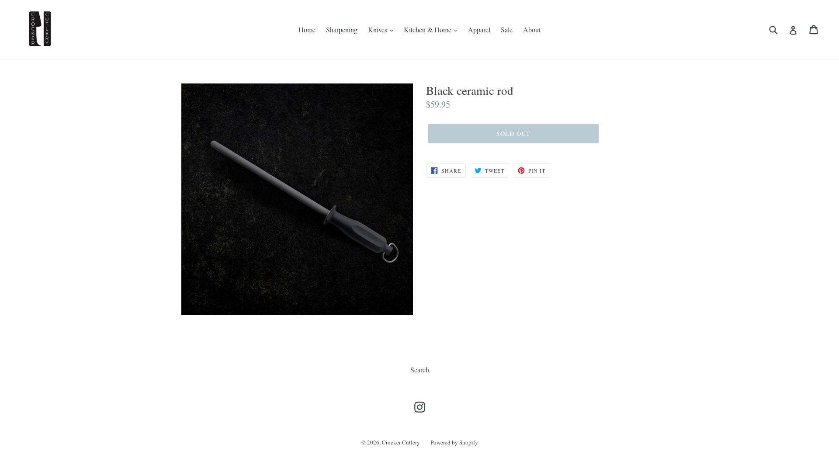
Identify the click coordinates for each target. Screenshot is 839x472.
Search (419, 369)
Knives (378, 29)
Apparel (479, 29)
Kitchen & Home (428, 29)
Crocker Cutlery (401, 442)
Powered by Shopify (454, 442)
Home (306, 29)
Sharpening (341, 29)
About (532, 29)
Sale (507, 29)
